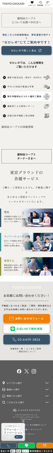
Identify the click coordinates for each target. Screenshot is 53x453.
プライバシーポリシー (26, 434)
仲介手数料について (38, 425)
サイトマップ (36, 429)
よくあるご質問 (33, 348)
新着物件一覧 (16, 348)
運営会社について (27, 351)
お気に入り (32, 5)
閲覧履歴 (40, 5)
